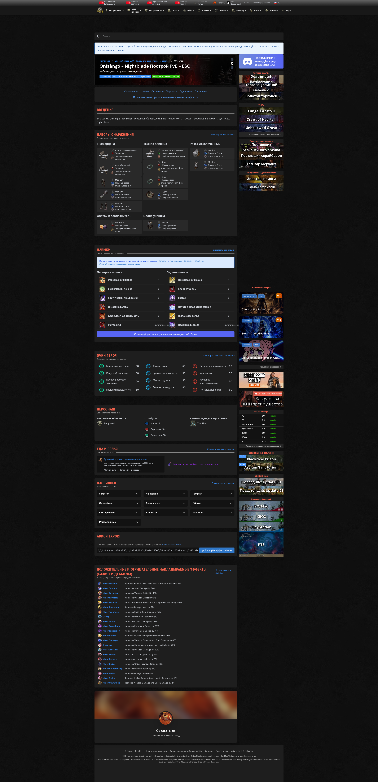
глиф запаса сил (123, 185)
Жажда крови (168, 165)
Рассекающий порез (120, 279)
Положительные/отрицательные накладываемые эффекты (165, 97)
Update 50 (105, 76)
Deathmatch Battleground (107, 2)
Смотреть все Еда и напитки (220, 449)
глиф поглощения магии (173, 156)
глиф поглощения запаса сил (123, 158)
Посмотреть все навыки (223, 250)
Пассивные (201, 91)
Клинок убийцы (187, 288)
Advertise (235, 751)
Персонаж (171, 91)
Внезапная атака (118, 306)
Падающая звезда (188, 324)
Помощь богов (122, 182)
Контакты (209, 751)
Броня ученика (154, 216)
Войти (247, 3)
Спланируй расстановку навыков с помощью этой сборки (165, 334)
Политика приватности (156, 751)
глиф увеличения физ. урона (172, 169)
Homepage (105, 61)
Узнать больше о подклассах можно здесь (119, 264)
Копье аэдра (176, 261)
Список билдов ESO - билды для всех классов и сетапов (142, 61)
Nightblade (145, 76)
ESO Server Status (202, 2)
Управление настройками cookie (186, 751)
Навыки (145, 91)
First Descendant (236, 2)
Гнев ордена (106, 144)
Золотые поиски (182, 2)
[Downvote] (232, 68)
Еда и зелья (186, 91)
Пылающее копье (188, 315)
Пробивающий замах (190, 279)
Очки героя (157, 91)
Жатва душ (114, 324)
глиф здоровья (169, 228)
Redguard (109, 423)
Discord (128, 751)
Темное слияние (155, 144)
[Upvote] (232, 59)
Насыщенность (169, 153)
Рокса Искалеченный (205, 144)
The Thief (202, 423)
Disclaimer (248, 751)
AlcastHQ (220, 3)
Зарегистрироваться (261, 3)
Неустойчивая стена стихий (194, 306)
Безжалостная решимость (123, 315)
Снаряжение (131, 91)
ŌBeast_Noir (108, 71)
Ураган (182, 297)
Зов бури (199, 261)
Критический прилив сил (123, 297)
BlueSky (139, 751)
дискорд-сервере (115, 50)
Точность (119, 153)
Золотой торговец (133, 2)
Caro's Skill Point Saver (171, 544)
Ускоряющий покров (120, 288)
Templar (162, 261)
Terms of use (222, 751)
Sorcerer (188, 261)
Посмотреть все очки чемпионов (218, 355)
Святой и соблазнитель (114, 216)
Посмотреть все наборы (222, 134)
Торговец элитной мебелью (157, 2)
